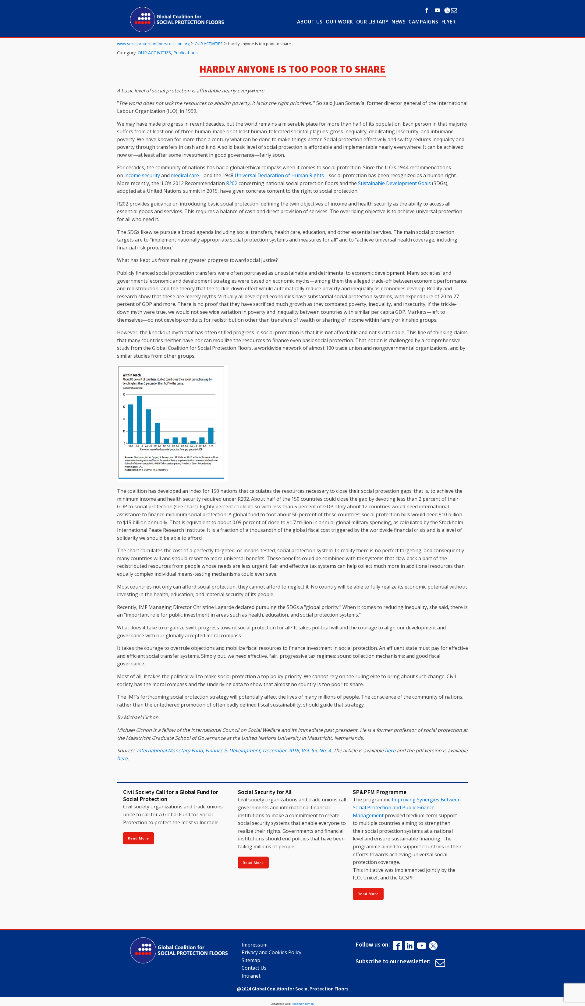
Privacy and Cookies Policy (271, 952)
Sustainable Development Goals (394, 183)
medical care (185, 175)
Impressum (255, 944)
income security (142, 175)
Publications (185, 52)
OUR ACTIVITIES (154, 52)
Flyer (448, 21)
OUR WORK (339, 21)
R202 (231, 183)
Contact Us (254, 968)
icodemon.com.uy (303, 1004)
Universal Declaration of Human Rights (279, 175)
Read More (138, 838)
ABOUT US (310, 21)
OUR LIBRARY (372, 21)
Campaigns (423, 21)
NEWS (399, 21)
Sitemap (251, 960)
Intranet (251, 975)
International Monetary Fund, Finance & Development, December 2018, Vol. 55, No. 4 (234, 750)
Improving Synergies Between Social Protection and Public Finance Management (407, 807)
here (390, 750)
